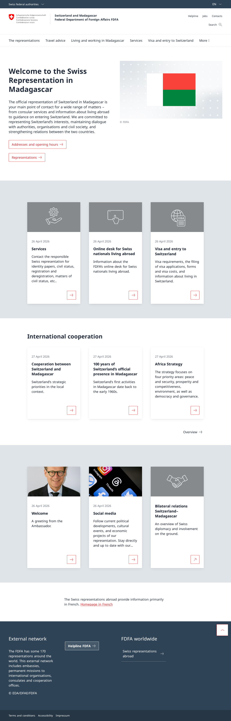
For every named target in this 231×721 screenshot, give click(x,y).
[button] (24, 40)
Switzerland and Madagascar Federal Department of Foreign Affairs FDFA (86, 17)
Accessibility (45, 715)
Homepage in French (96, 604)
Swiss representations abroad (140, 653)
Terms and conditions (22, 715)
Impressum (63, 715)
